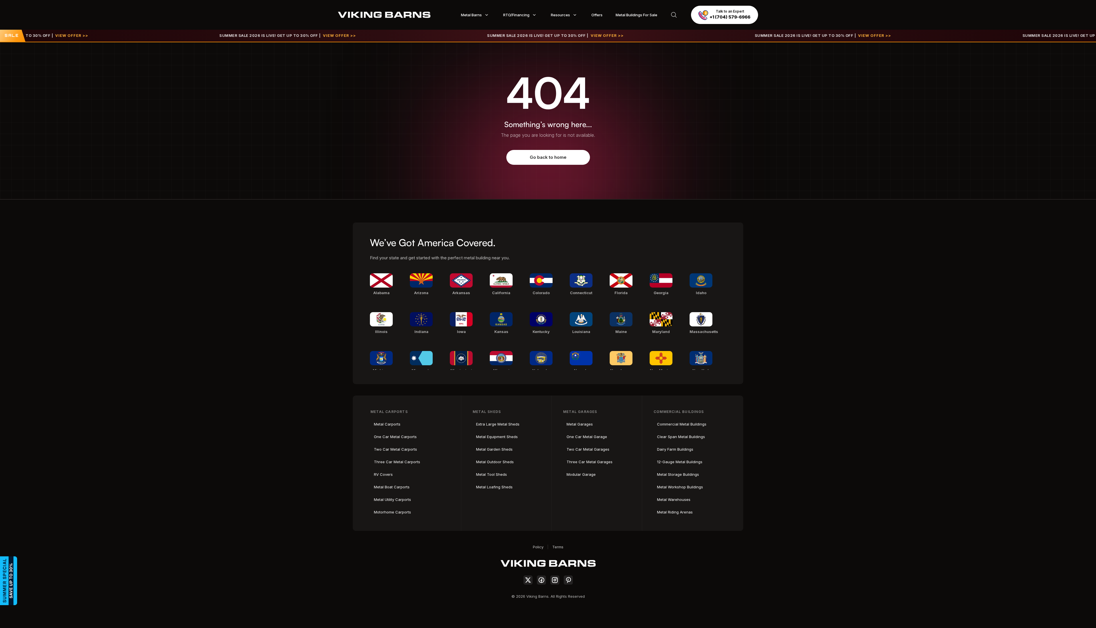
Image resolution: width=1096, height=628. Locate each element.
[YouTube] (568, 580)
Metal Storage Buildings (678, 474)
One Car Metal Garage (587, 436)
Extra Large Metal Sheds (497, 424)
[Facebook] (541, 580)
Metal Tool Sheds (491, 474)
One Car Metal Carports (395, 436)
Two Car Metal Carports (395, 449)
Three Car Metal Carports (397, 462)
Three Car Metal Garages (590, 462)
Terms (557, 547)
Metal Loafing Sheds (494, 487)
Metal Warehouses (673, 499)
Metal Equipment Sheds (497, 436)
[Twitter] (528, 580)
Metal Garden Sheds (494, 449)
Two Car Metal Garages (588, 449)
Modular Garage (581, 474)
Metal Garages (580, 424)
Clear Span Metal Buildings (681, 436)
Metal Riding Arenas (675, 512)
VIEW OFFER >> (33, 35)
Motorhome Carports (392, 512)
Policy (538, 547)
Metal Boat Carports (392, 487)
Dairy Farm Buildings (675, 449)
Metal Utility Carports (392, 499)
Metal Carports (387, 424)
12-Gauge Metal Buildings (679, 462)
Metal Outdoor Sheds (495, 462)
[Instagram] (554, 580)
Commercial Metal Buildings (681, 424)
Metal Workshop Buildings (680, 487)
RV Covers (383, 474)
